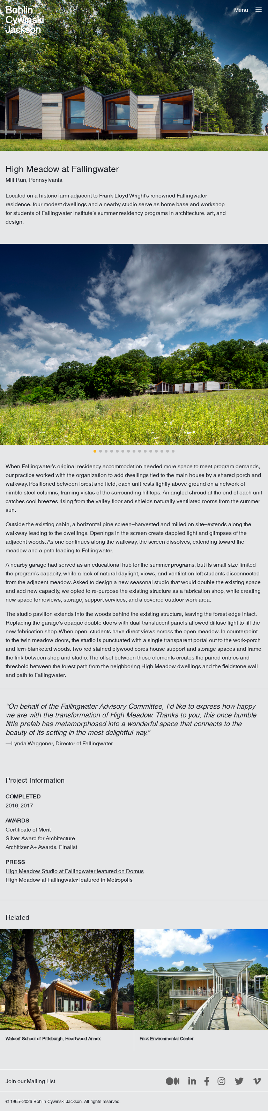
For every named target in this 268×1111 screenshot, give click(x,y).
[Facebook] (206, 1081)
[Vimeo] (257, 1081)
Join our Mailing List (30, 1079)
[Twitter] (239, 1081)
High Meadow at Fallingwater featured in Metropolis (69, 878)
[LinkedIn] (192, 1081)
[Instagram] (221, 1081)
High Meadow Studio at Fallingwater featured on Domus (75, 869)
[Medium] (172, 1081)
